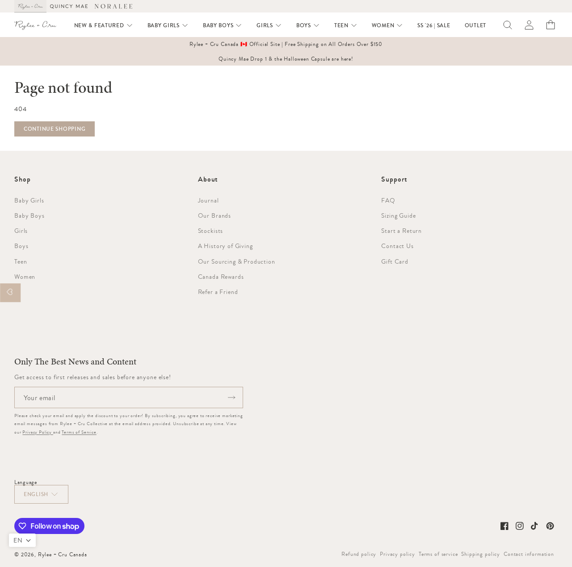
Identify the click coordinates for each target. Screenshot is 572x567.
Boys (21, 246)
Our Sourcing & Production (236, 261)
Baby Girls (29, 200)
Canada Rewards (221, 276)
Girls (21, 231)
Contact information (529, 554)
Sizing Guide (398, 215)
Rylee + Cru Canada (62, 554)
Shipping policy (480, 554)
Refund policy (358, 554)
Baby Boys (29, 215)
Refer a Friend (218, 292)
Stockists (210, 231)
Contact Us (397, 246)
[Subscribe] (231, 397)
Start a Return (401, 231)
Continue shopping (54, 129)
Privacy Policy (37, 432)
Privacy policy (397, 554)
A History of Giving (225, 246)
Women (24, 276)
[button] (103, 25)
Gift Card (394, 261)
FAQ (388, 200)
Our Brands (214, 215)
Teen (20, 261)
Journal (208, 200)
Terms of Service (79, 432)
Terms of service (438, 554)
